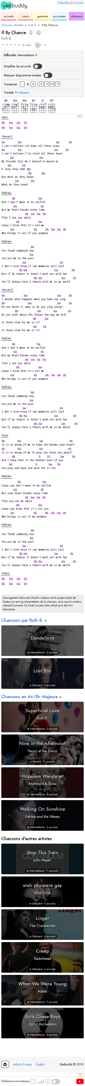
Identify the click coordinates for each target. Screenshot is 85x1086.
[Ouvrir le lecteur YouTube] (80, 1081)
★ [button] (3, 44)
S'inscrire (78, 3)
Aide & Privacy (22, 1064)
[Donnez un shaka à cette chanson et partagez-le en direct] (38, 44)
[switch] (37, 66)
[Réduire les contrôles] (80, 1074)
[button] (31, 32)
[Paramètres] (5, 1064)
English (40, 1064)
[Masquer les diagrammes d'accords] (79, 116)
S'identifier (64, 3)
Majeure (22, 92)
